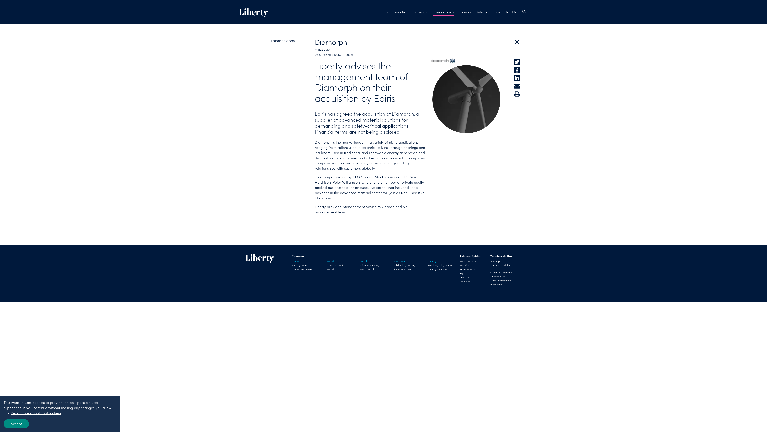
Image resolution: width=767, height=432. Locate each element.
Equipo (465, 12)
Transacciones (443, 12)
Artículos (483, 12)
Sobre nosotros (396, 12)
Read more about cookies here (36, 413)
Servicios (420, 12)
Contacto (502, 12)
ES (514, 12)
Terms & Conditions (501, 265)
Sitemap (495, 261)
